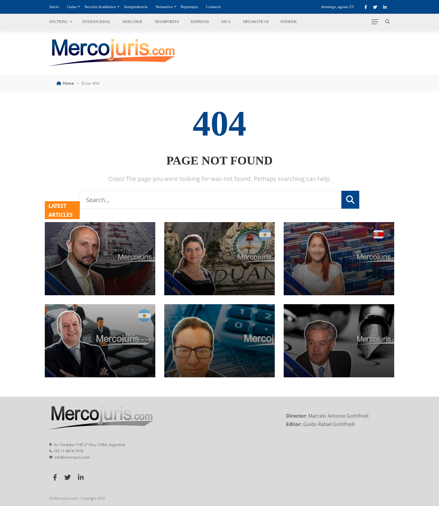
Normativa (164, 6)
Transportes (166, 21)
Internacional (96, 21)
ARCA (226, 21)
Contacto (213, 6)
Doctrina (58, 21)
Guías (71, 6)
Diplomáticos (256, 21)
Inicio (54, 6)
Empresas (200, 21)
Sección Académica (100, 6)
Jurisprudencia (136, 6)
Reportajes (189, 6)
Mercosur (132, 21)
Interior (288, 21)
